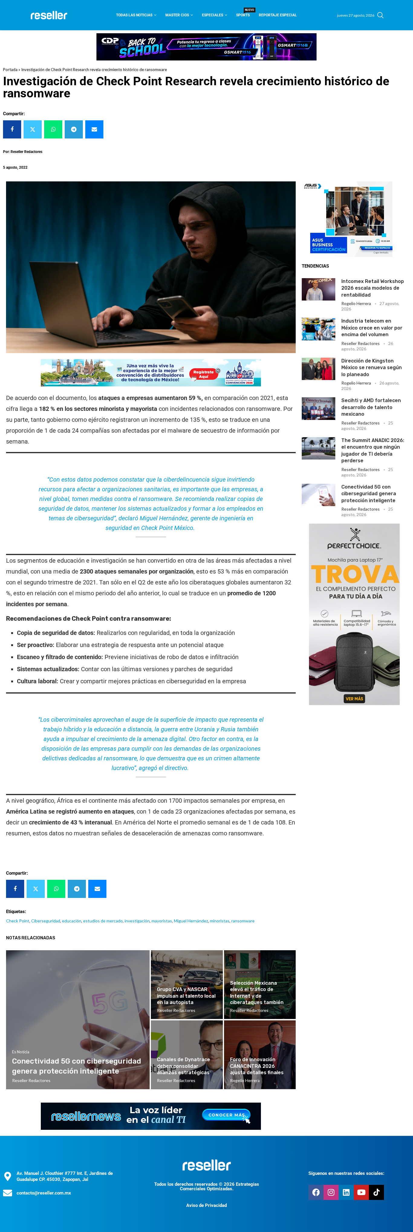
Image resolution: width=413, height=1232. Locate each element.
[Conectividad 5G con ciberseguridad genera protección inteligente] (318, 495)
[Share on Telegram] (74, 129)
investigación (137, 920)
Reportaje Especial (278, 15)
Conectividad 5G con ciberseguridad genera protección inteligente (368, 493)
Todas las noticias (134, 15)
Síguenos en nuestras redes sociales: (346, 1173)
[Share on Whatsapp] (53, 129)
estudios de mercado (103, 920)
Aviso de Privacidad (206, 1205)
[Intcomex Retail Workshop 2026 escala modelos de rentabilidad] (318, 289)
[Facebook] (316, 1192)
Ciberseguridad (45, 920)
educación (71, 920)
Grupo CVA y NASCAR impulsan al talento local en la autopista (186, 996)
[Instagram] (331, 1192)
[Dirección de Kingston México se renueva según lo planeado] (318, 369)
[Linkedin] (346, 1192)
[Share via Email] (94, 129)
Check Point (17, 920)
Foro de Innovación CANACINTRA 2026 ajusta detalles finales (257, 1066)
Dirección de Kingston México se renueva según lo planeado (371, 367)
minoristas (219, 920)
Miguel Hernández (191, 920)
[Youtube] (361, 1192)
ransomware (243, 920)
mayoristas (161, 920)
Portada (10, 69)
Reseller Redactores (360, 343)
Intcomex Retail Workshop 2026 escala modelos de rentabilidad (372, 288)
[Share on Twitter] (33, 129)
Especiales (212, 15)
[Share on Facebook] (12, 129)
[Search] (380, 15)
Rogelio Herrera (356, 303)
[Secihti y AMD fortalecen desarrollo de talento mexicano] (318, 408)
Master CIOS (177, 15)
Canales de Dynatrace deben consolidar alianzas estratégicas (183, 1066)
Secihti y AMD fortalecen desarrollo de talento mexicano (371, 407)
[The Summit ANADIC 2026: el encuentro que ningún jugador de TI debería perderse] (318, 448)
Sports (243, 13)
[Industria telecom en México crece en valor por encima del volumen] (318, 329)
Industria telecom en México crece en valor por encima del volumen (371, 327)
